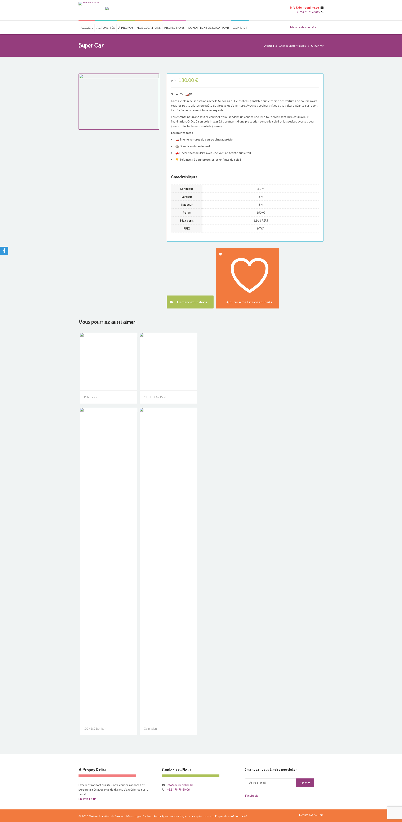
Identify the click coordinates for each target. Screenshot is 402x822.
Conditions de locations (208, 27)
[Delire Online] (89, 3)
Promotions (174, 27)
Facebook (251, 795)
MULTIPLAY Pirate (156, 397)
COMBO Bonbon (95, 728)
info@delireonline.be (304, 7)
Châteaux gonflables (292, 45)
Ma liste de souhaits (303, 27)
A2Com (318, 815)
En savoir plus (87, 798)
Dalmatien (150, 728)
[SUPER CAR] (119, 102)
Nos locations (149, 27)
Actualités (106, 27)
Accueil (87, 27)
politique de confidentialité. (230, 816)
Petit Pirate (91, 397)
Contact (240, 27)
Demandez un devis (192, 302)
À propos (125, 27)
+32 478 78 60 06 (308, 12)
